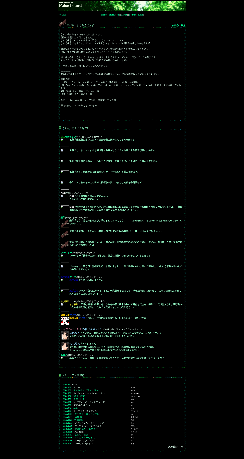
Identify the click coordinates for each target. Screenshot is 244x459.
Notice (104, 15)
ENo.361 (67, 396)
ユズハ (64, 355)
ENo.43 (66, 384)
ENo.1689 (67, 432)
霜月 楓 (78, 417)
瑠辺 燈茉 (79, 396)
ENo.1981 (67, 443)
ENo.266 (67, 390)
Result (124, 15)
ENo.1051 (67, 417)
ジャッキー (66, 252)
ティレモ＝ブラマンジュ (85, 390)
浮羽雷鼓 (78, 420)
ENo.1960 (67, 440)
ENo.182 (67, 387)
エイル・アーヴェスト (86, 437)
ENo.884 (67, 408)
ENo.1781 (67, 434)
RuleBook (114, 15)
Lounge (132, 15)
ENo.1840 (67, 437)
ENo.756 (67, 405)
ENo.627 (67, 402)
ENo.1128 (67, 420)
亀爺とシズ (68, 136)
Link (140, 15)
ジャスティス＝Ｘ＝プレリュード (91, 414)
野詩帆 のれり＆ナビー (86, 429)
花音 (75, 408)
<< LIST (62, 15)
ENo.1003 (67, 414)
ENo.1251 (67, 423)
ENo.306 (67, 393)
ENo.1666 (67, 429)
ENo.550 (67, 399)
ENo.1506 (67, 426)
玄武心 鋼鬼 (179, 25)
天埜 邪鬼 (79, 399)
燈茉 (63, 217)
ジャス (68, 277)
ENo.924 (67, 411)
